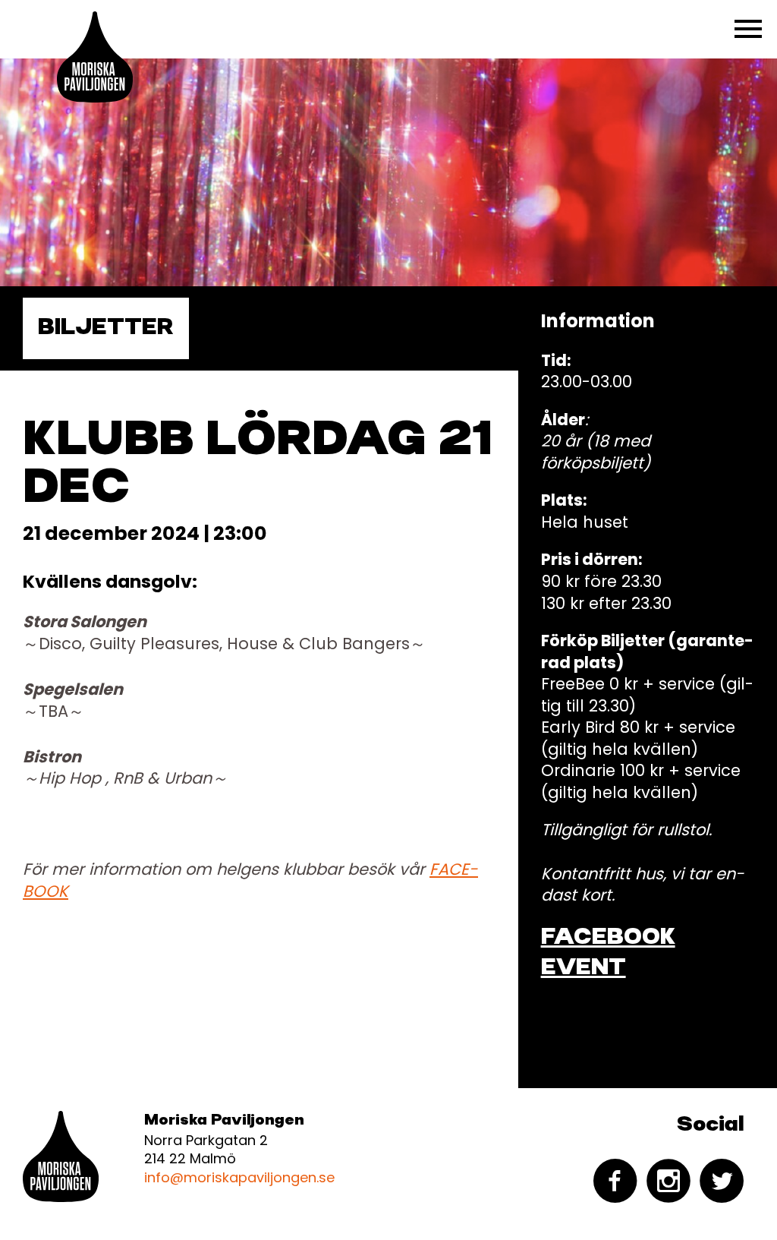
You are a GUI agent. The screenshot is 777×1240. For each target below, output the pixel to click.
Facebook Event (608, 953)
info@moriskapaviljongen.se (239, 1177)
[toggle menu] (748, 29)
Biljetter (106, 328)
